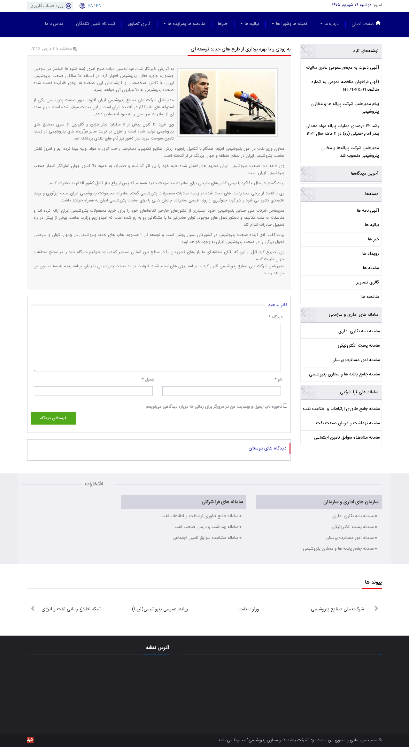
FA (90, 5)
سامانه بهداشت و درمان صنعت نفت (348, 423)
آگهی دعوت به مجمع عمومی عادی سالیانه (342, 68)
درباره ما (331, 24)
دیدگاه (275, 317)
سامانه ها (371, 268)
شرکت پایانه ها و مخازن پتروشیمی (278, 740)
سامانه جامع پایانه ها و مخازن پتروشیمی (344, 374)
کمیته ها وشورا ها (291, 24)
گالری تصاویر (139, 24)
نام (278, 379)
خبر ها (373, 239)
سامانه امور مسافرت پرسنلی (355, 360)
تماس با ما (54, 24)
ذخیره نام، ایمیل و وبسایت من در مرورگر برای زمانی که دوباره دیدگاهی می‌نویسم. (213, 406)
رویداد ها (370, 254)
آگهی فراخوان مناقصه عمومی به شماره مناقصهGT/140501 (345, 86)
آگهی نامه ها (368, 211)
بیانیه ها (251, 24)
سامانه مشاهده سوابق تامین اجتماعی (347, 437)
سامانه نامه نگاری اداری (359, 331)
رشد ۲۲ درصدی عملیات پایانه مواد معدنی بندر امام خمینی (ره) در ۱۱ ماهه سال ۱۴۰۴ (342, 130)
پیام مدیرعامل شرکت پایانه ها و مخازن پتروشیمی (345, 108)
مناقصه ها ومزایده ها (185, 24)
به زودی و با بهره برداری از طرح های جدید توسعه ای (241, 49)
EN (98, 5)
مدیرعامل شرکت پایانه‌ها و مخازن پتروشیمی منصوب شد (349, 152)
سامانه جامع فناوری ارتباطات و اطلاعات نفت (341, 409)
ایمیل (148, 379)
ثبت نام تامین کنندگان (95, 24)
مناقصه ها (370, 297)
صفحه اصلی (362, 24)
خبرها (223, 24)
